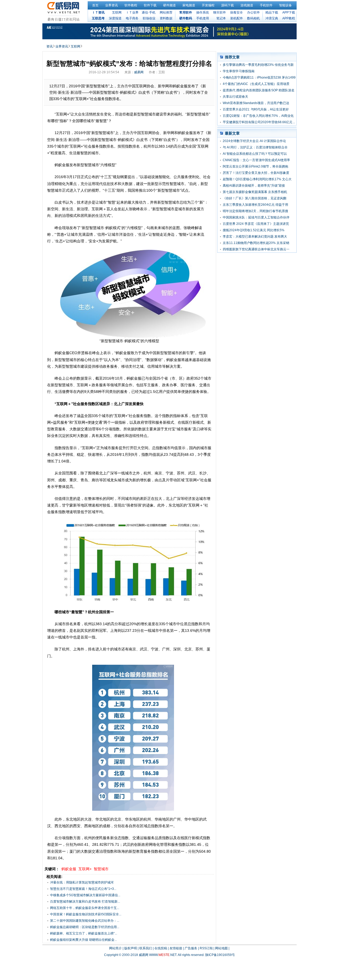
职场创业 (149, 18)
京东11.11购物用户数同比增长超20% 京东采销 (256, 243)
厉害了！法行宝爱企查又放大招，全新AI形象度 (256, 173)
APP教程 (288, 18)
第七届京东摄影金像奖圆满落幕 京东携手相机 (255, 192)
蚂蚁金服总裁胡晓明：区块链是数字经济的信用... (84, 927)
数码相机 (253, 18)
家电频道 (188, 5)
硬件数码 (185, 18)
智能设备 (285, 5)
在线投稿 (160, 948)
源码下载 (227, 5)
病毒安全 (236, 12)
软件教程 (130, 5)
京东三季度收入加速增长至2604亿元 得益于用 (255, 205)
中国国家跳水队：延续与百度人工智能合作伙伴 (256, 217)
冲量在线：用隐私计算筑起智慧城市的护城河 (82, 882)
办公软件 (253, 12)
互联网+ (85, 869)
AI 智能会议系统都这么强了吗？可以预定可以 (255, 154)
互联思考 (98, 18)
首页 (95, 5)
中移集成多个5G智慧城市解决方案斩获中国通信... (85, 895)
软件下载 (150, 5)
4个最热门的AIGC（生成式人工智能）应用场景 (256, 84)
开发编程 (208, 5)
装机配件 (236, 18)
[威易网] (64, 11)
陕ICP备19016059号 (220, 955)
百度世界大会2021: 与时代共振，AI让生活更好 (256, 109)
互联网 (117, 12)
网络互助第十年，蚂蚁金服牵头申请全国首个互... (84, 908)
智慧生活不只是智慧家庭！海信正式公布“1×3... (83, 889)
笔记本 (221, 18)
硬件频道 (169, 5)
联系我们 (145, 948)
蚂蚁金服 (68, 869)
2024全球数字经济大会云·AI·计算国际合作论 (254, 141)
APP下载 (288, 12)
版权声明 (130, 948)
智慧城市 (101, 869)
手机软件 (266, 5)
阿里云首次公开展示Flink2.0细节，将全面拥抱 (255, 166)
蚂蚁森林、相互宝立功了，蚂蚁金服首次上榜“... (83, 933)
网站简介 (115, 948)
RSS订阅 (206, 948)
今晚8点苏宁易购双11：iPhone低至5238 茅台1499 (259, 77)
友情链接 (176, 948)
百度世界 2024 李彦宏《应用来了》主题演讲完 (256, 224)
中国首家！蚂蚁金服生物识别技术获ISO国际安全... (85, 914)
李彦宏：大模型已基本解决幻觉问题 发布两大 (255, 236)
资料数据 (166, 18)
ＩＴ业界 (132, 12)
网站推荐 (166, 12)
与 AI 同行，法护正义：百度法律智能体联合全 (255, 147)
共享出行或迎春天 (235, 96)
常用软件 (185, 12)
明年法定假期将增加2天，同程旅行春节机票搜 (255, 211)
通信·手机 (148, 12)
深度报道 (115, 18)
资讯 (49, 46)
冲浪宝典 (271, 18)
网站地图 (221, 948)
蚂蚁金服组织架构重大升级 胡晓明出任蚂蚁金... (83, 940)
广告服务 (191, 948)
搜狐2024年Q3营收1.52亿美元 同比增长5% (253, 230)
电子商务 (132, 18)
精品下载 (271, 12)
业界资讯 (111, 5)
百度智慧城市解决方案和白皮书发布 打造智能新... (85, 901)
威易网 (139, 72)
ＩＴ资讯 (98, 12)
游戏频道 (246, 5)
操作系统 (202, 12)
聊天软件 (219, 12)
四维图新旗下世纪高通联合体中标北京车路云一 (256, 249)
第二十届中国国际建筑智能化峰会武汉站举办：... (84, 921)
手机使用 (202, 18)
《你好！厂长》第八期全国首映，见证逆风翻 (254, 198)
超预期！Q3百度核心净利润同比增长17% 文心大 (257, 179)
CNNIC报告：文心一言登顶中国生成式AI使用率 (256, 160)
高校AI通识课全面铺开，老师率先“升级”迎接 (254, 185)
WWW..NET (162, 955)
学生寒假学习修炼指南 (239, 71)
